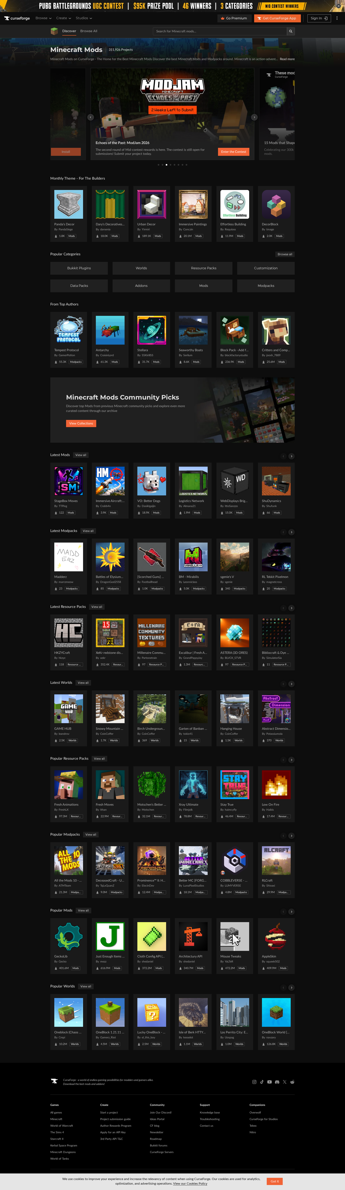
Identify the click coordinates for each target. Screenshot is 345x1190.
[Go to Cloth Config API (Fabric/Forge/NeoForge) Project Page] (151, 946)
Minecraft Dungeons (63, 1152)
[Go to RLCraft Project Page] (276, 870)
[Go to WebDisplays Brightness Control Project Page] (234, 491)
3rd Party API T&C (111, 1139)
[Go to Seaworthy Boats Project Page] (193, 340)
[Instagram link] (254, 1082)
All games (56, 1112)
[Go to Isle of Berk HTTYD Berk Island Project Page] (193, 1022)
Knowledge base (210, 1112)
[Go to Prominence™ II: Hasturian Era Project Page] (151, 870)
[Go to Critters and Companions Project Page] (276, 340)
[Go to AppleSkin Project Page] (276, 946)
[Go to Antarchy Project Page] (110, 340)
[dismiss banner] (338, 6)
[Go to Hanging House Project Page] (234, 718)
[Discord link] (277, 1082)
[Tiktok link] (262, 1082)
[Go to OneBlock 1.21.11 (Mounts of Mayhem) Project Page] (110, 1022)
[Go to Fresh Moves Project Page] (110, 794)
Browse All (88, 31)
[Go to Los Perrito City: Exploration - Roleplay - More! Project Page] (234, 1022)
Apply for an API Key (113, 1132)
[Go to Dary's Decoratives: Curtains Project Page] (110, 214)
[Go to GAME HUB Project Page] (68, 718)
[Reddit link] (292, 1082)
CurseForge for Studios (264, 1119)
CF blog (154, 1125)
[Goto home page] (17, 18)
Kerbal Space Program (63, 1145)
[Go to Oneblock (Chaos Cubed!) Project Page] (68, 1022)
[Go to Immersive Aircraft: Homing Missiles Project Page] (110, 491)
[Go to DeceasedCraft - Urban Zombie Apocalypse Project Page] (110, 870)
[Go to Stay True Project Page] (234, 794)
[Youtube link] (269, 1082)
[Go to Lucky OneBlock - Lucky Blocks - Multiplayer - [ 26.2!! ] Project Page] (151, 1022)
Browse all (285, 254)
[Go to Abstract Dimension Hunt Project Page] (276, 718)
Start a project (109, 1112)
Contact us (206, 1125)
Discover (69, 31)
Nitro (253, 1132)
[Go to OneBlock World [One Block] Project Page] (276, 1022)
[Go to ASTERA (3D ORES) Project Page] (234, 642)
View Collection (223, 151)
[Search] (291, 31)
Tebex (253, 1125)
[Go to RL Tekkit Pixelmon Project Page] (276, 567)
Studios (82, 18)
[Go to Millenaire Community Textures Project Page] (151, 642)
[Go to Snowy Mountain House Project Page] (110, 718)
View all (80, 455)
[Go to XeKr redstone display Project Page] (110, 642)
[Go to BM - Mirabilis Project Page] (193, 567)
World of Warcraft (61, 1125)
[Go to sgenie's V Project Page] (234, 567)
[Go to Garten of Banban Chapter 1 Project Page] (193, 718)
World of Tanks (59, 1158)
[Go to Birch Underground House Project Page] (151, 718)
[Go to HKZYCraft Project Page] (68, 642)
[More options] (337, 18)
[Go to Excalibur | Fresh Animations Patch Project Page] (193, 642)
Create (61, 18)
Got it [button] (275, 1181)
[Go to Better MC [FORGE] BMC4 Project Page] (193, 870)
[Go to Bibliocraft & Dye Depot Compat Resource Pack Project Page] (276, 642)
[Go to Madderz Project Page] (68, 567)
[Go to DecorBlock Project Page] (276, 214)
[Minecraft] (54, 31)
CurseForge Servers (161, 1152)
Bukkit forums (158, 1145)
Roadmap (156, 1139)
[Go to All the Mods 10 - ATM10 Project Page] (68, 870)
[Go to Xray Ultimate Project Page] (193, 794)
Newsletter (156, 1132)
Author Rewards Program (115, 1125)
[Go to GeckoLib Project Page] (68, 946)
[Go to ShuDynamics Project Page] (276, 491)
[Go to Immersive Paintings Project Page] (193, 214)
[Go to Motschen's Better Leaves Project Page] (151, 794)
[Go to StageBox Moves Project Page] (68, 491)
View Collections (81, 423)
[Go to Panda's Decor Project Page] (68, 214)
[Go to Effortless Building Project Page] (234, 214)
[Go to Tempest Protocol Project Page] (68, 340)
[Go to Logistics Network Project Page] (193, 491)
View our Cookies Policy (190, 1183)
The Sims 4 (57, 1132)
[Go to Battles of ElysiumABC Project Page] (110, 567)
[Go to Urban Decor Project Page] (151, 214)
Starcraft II (56, 1139)
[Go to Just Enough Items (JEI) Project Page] (110, 946)
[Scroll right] (291, 456)
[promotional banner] (172, 6)
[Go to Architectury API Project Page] (193, 946)
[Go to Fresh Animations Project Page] (68, 794)
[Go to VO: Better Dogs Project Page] (151, 491)
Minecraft (56, 1119)
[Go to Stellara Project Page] (151, 340)
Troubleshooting (210, 1119)
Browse (42, 18)
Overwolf (255, 1112)
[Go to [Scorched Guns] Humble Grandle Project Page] (151, 567)
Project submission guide (115, 1119)
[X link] (284, 1082)
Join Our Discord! (161, 1112)
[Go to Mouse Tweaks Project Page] (234, 946)
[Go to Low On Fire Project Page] (276, 794)
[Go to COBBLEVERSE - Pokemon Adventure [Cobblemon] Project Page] (234, 870)
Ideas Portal (157, 1119)
